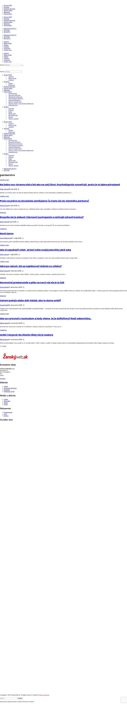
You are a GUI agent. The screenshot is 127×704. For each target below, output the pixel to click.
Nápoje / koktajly (14, 118)
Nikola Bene (4, 323)
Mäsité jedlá (12, 113)
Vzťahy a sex (8, 50)
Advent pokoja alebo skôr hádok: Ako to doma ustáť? (30, 300)
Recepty (6, 107)
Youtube (2, 692)
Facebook (3, 556)
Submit (20, 698)
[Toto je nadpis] (63, 553)
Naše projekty (8, 14)
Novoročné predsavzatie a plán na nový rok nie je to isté (32, 282)
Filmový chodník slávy (15, 102)
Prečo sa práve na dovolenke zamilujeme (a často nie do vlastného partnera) (44, 200)
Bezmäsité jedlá (13, 115)
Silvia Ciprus (4, 189)
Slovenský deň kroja (14, 95)
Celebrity (6, 47)
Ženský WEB (8, 5)
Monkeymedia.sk (44, 695)
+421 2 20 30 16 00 (8, 374)
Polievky (11, 110)
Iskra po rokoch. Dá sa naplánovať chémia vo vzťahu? (31, 266)
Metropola (7, 12)
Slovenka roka (13, 93)
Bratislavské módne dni (15, 97)
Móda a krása (8, 43)
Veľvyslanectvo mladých (16, 98)
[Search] (22, 65)
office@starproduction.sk (11, 375)
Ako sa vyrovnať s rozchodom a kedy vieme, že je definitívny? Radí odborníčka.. (45, 318)
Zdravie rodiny (8, 10)
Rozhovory (12, 85)
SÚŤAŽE (7, 30)
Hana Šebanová (6, 238)
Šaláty (10, 112)
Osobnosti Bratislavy (15, 100)
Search (2, 65)
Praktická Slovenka (9, 9)
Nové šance (6, 233)
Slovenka (6, 7)
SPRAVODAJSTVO (10, 28)
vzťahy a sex (4, 180)
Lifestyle (6, 41)
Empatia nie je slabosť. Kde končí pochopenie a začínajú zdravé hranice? (42, 217)
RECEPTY (7, 32)
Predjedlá (11, 108)
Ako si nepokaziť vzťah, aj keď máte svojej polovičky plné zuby (35, 249)
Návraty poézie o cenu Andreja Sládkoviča (21, 103)
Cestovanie (7, 48)
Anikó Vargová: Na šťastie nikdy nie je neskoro (26, 334)
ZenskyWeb (4, 287)
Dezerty (11, 117)
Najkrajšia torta (13, 105)
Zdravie (6, 45)
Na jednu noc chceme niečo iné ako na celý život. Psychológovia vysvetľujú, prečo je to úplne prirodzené (60, 184)
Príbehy (11, 83)
